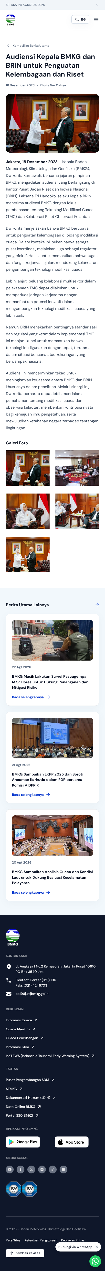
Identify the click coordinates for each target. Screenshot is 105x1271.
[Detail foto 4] (77, 511)
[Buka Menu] (96, 19)
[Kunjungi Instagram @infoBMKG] (42, 1169)
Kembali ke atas (28, 1253)
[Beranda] (10, 19)
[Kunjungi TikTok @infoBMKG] (53, 1169)
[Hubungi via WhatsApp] (95, 1261)
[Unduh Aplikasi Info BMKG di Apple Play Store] (76, 1141)
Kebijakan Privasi (73, 1240)
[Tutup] (96, 1248)
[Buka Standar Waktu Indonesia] (97, 5)
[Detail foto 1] (28, 468)
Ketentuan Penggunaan (40, 1240)
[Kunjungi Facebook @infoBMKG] (20, 1169)
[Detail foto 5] (28, 554)
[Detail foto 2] (77, 468)
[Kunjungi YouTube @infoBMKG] (10, 1169)
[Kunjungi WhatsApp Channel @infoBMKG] (63, 1169)
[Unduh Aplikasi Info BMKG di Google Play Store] (28, 1141)
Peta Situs (13, 1240)
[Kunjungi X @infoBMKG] (31, 1169)
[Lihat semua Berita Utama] (96, 605)
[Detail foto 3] (28, 511)
